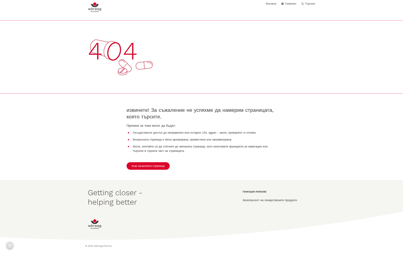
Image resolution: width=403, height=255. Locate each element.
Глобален (290, 3)
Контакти (271, 4)
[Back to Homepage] (95, 7)
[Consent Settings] (9, 245)
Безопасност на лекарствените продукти (270, 200)
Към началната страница (148, 166)
